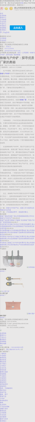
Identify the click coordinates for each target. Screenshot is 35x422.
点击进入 (18, 28)
